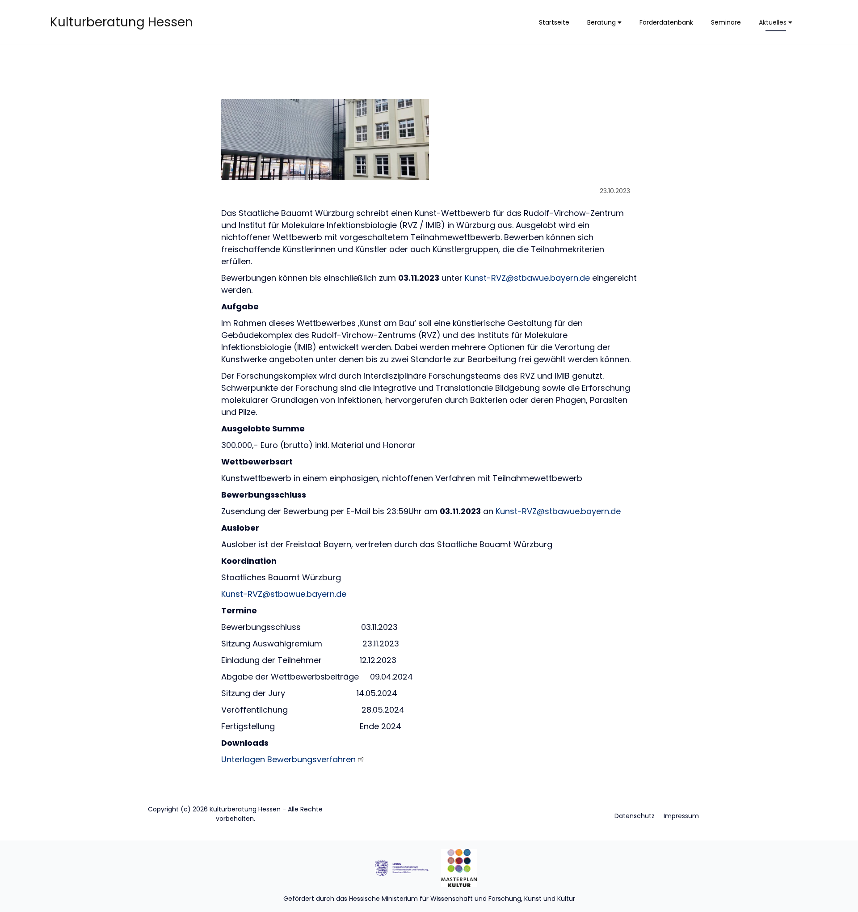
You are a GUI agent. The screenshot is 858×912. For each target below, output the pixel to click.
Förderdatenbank (666, 22)
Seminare (726, 22)
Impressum (681, 815)
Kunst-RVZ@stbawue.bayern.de (527, 277)
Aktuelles (773, 22)
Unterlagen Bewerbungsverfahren (288, 759)
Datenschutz (634, 815)
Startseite (554, 22)
